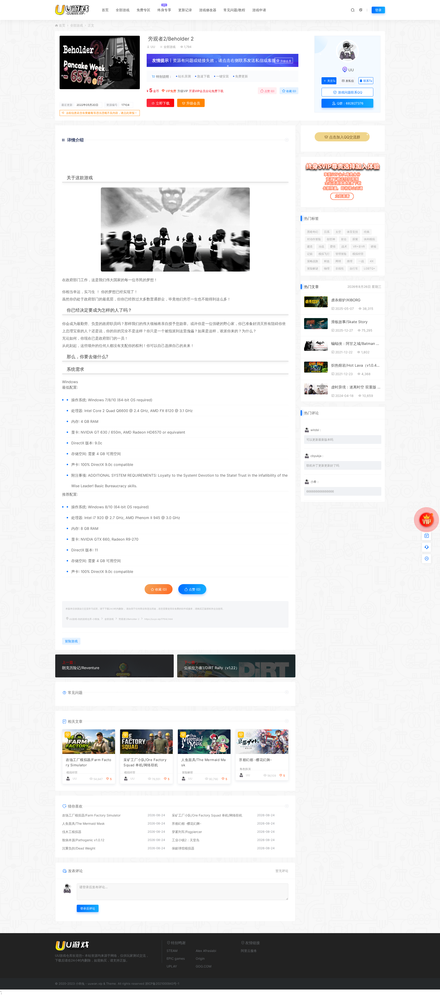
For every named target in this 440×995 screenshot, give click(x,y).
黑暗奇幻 (312, 232)
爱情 (333, 246)
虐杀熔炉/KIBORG (345, 300)
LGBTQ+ (369, 268)
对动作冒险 (314, 239)
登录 (378, 10)
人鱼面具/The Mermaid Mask (203, 762)
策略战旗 (312, 261)
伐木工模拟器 (71, 832)
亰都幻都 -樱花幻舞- (255, 760)
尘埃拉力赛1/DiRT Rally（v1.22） (211, 667)
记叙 (310, 254)
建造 (310, 246)
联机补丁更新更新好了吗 (322, 465)
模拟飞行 (324, 254)
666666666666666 (320, 491)
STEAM (172, 951)
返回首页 (275, 168)
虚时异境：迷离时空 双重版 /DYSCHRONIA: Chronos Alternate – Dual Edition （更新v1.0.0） (356, 387)
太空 (338, 232)
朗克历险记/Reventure (80, 667)
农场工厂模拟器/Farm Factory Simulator (88, 762)
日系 (327, 232)
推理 (349, 261)
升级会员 (285, 61)
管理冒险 (341, 254)
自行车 (354, 268)
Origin (200, 958)
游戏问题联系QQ (349, 92)
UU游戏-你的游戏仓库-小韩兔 (84, 619)
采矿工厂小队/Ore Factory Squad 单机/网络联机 (145, 762)
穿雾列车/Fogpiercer (187, 832)
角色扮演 (245, 769)
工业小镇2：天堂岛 (185, 840)
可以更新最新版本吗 (319, 439)
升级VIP (182, 91)
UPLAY (172, 966)
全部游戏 (122, 10)
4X (372, 261)
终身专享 (164, 10)
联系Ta (367, 80)
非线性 (340, 268)
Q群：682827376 (349, 103)
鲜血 (327, 261)
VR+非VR (359, 246)
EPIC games (176, 958)
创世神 (331, 239)
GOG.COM (203, 966)
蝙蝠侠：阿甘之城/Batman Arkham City (356, 343)
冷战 (321, 246)
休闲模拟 (369, 239)
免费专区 (143, 10)
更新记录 (185, 10)
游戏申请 (259, 10)
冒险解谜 (312, 268)
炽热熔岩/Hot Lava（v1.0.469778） (356, 365)
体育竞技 (352, 232)
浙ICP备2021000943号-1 (162, 983)
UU (153, 47)
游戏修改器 (207, 10)
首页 (105, 10)
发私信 (350, 80)
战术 (344, 246)
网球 (338, 261)
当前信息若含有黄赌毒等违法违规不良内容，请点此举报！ (101, 113)
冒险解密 (187, 772)
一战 (361, 261)
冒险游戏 (71, 641)
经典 (366, 232)
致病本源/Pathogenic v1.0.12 (83, 840)
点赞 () (269, 91)
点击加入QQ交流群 (344, 137)
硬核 (373, 246)
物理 (327, 268)
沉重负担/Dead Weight (78, 848)
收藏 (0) (291, 91)
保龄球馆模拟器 (183, 848)
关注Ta (331, 80)
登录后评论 (87, 908)
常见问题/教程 (234, 10)
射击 (343, 239)
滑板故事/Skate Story (349, 321)
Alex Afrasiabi (206, 951)
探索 (355, 239)
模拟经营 (71, 772)
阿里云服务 (249, 951)
